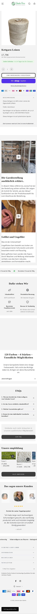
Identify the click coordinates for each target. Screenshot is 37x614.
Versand (8, 57)
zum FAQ (18, 437)
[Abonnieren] (34, 569)
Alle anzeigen (18, 474)
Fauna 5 (3, 461)
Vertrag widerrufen (10, 609)
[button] (29, 3)
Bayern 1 (19, 464)
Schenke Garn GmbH (20, 600)
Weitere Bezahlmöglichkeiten (18, 85)
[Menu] (2, 3)
